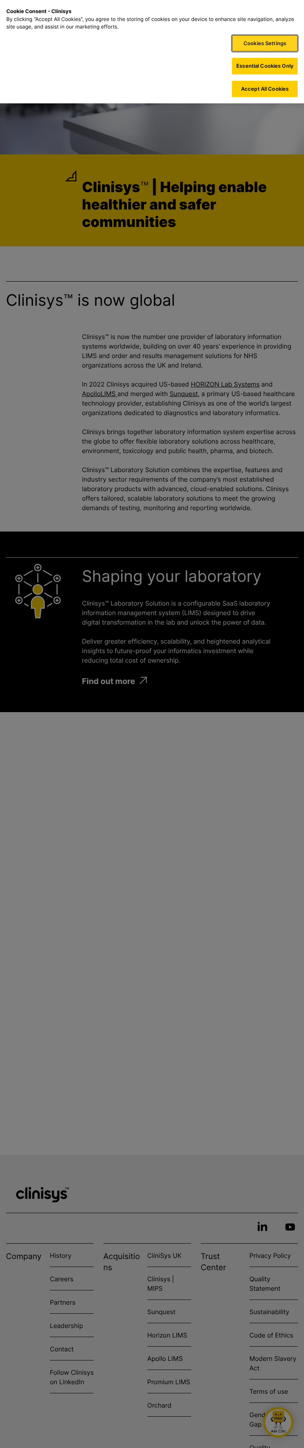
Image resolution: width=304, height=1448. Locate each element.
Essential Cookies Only (264, 66)
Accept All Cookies (265, 89)
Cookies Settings (264, 43)
